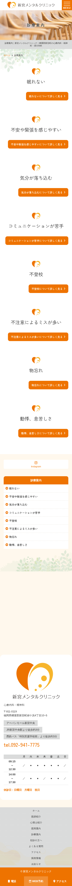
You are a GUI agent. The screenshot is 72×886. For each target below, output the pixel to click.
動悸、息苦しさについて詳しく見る (42, 433)
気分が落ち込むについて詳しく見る (42, 192)
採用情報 (36, 858)
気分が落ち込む (18, 504)
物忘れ (13, 537)
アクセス (61, 881)
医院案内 (36, 828)
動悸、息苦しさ (18, 545)
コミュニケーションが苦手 (24, 512)
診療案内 (36, 834)
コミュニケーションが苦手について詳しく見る (35, 240)
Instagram (36, 466)
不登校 (13, 520)
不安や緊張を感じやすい (23, 496)
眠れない (14, 488)
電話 (13, 881)
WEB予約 (37, 881)
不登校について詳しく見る (47, 289)
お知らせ (36, 864)
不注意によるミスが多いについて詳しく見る (37, 337)
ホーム (36, 810)
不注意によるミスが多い (23, 528)
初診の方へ (36, 840)
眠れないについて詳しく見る (46, 96)
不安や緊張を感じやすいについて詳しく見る (37, 144)
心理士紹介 (36, 822)
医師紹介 (36, 816)
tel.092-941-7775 (22, 744)
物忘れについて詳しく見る (47, 385)
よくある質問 (36, 846)
